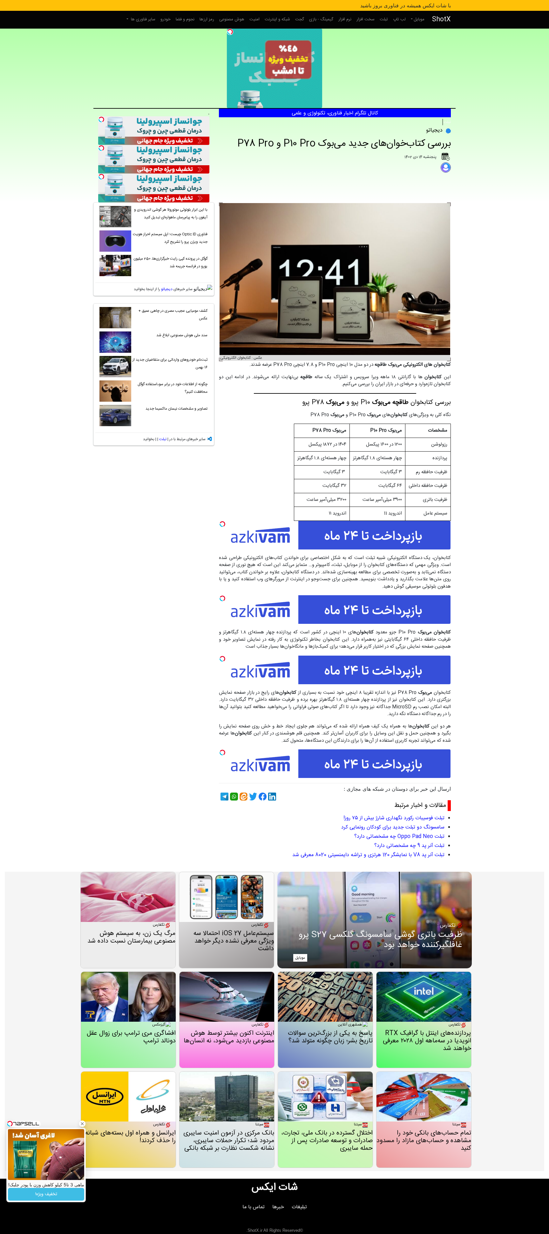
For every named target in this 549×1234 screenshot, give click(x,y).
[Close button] (82, 1124)
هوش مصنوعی (231, 19)
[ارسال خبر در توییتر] (252, 797)
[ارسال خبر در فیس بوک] (262, 797)
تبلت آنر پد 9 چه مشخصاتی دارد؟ (409, 846)
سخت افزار (365, 19)
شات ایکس (275, 1187)
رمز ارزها (207, 19)
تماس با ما (253, 1207)
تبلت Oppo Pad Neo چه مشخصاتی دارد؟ (399, 836)
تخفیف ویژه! (46, 1194)
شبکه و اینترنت (277, 19)
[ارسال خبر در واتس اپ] (233, 797)
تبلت (384, 19)
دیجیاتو (167, 289)
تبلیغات (299, 1207)
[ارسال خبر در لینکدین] (271, 797)
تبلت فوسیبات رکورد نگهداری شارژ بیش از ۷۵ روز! (393, 818)
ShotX (441, 19)
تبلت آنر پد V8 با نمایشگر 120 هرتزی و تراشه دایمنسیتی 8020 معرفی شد (368, 855)
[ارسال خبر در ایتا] (242, 797)
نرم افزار (344, 19)
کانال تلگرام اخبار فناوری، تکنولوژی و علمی (335, 113)
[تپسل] (230, 32)
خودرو (165, 19)
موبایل (419, 19)
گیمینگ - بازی (321, 19)
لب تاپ (399, 19)
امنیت (254, 19)
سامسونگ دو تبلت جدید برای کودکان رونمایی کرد (392, 827)
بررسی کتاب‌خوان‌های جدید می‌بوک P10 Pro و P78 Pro (344, 144)
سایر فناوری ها (142, 19)
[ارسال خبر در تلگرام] (223, 797)
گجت (299, 19)
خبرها (278, 1207)
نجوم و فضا (185, 19)
